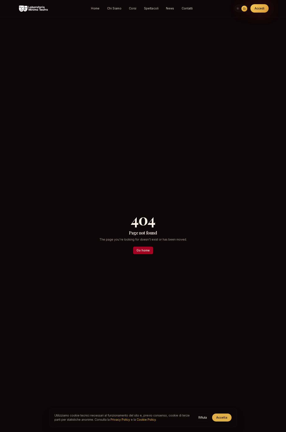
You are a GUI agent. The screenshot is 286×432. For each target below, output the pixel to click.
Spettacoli (151, 8)
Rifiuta (202, 417)
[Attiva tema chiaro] (241, 8)
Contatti (187, 8)
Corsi (133, 8)
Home (95, 8)
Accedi (259, 8)
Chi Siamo (114, 8)
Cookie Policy (146, 419)
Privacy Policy (120, 419)
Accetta (221, 417)
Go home (143, 250)
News (170, 8)
